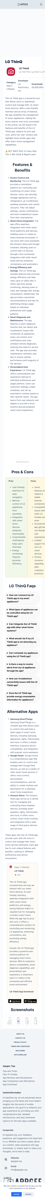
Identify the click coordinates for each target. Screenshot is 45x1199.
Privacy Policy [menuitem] (20, 1042)
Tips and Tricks (10, 1071)
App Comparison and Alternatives (19, 1081)
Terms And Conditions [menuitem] (20, 1046)
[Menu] (41, 4)
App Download (10, 1084)
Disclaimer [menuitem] (20, 1051)
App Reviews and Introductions (17, 1077)
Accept (16, 1194)
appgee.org (16, 1161)
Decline (28, 1194)
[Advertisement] (22, 32)
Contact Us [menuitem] (20, 1038)
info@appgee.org (19, 1169)
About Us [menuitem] (20, 1034)
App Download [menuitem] (20, 1055)
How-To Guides (10, 1074)
